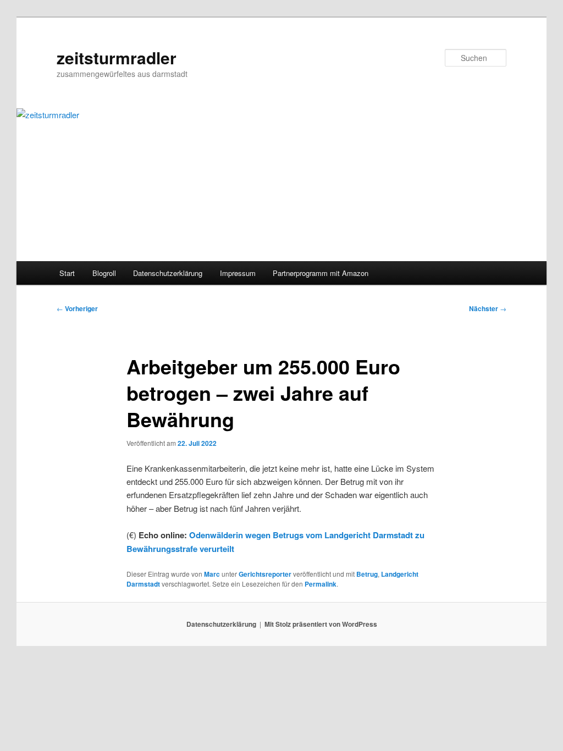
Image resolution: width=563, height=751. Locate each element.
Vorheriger (77, 308)
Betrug (367, 574)
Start (67, 273)
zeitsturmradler (116, 57)
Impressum (238, 273)
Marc (212, 574)
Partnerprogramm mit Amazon (320, 273)
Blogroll (104, 273)
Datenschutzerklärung (167, 273)
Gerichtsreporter (265, 574)
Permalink (320, 584)
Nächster (487, 308)
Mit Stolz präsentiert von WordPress (320, 624)
